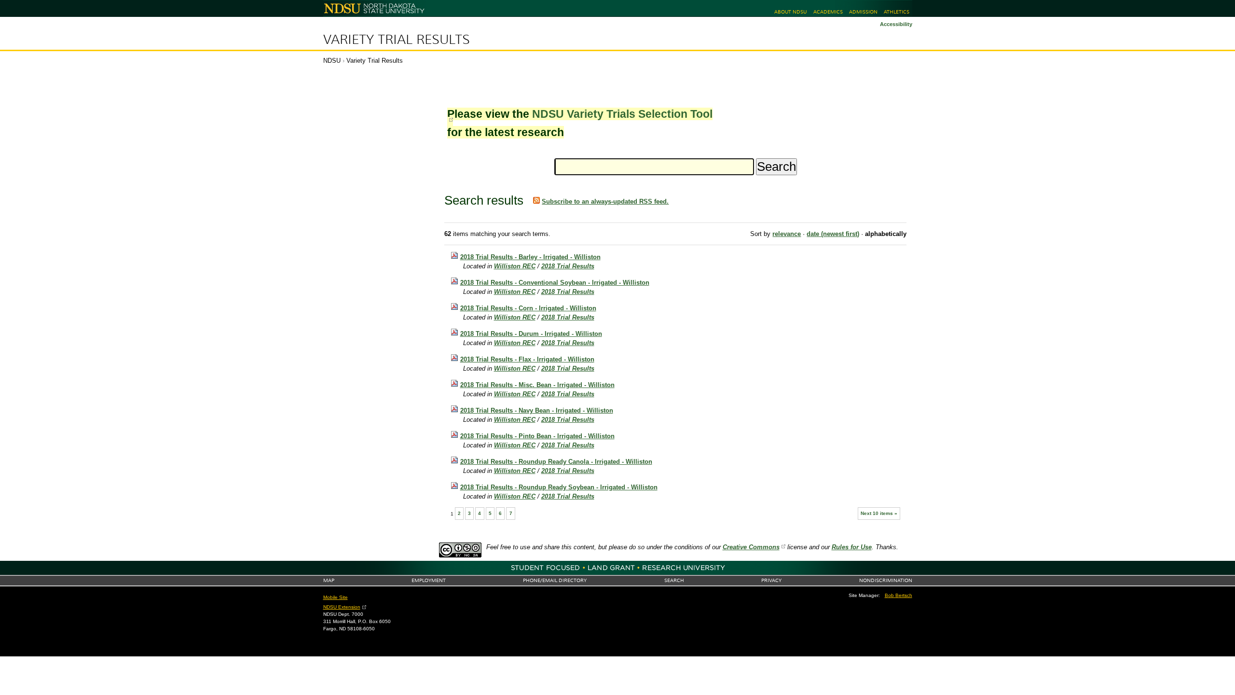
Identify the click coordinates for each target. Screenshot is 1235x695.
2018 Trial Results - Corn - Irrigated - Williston (528, 308)
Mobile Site (335, 597)
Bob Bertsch (898, 595)
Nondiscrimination (885, 580)
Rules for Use (852, 547)
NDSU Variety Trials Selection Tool (622, 114)
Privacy (771, 580)
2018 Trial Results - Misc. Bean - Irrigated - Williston (537, 385)
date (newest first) (833, 233)
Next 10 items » (879, 513)
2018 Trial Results (567, 266)
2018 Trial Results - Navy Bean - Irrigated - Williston (536, 410)
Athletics (896, 12)
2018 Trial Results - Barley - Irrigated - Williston (530, 257)
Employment (429, 580)
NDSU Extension (341, 607)
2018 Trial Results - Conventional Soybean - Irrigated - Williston (554, 282)
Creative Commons (751, 547)
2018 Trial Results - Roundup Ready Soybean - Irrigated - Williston (559, 487)
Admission (863, 12)
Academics (828, 12)
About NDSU (790, 12)
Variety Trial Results (396, 39)
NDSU (332, 60)
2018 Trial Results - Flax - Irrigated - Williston (527, 359)
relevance (786, 233)
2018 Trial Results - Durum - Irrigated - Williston (531, 333)
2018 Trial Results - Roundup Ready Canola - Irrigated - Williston (556, 461)
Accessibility (896, 24)
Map (328, 580)
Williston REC (514, 266)
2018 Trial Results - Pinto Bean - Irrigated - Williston (537, 436)
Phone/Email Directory (555, 580)
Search (674, 580)
